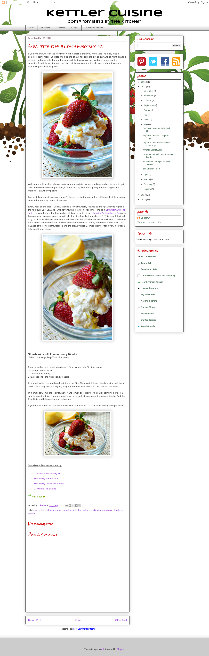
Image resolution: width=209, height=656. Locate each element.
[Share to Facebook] (76, 505)
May (146, 124)
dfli (102, 649)
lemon (58, 510)
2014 (143, 87)
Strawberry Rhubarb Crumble (49, 483)
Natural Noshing (149, 301)
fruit (45, 510)
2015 (143, 82)
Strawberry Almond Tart (46, 478)
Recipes (74, 28)
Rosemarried (147, 314)
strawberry (107, 510)
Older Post (121, 620)
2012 (143, 199)
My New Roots (148, 295)
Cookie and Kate (149, 269)
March (147, 179)
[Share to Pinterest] (79, 505)
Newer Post (34, 620)
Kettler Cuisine (104, 13)
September (149, 105)
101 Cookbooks (148, 257)
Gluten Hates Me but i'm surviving (158, 276)
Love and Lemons (149, 288)
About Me (45, 28)
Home (31, 28)
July (146, 115)
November (149, 96)
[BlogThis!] (69, 505)
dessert (38, 510)
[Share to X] (72, 505)
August (147, 110)
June (146, 120)
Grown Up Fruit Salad (45, 488)
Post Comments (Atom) (84, 629)
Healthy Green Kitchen (152, 282)
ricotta (85, 510)
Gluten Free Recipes (94, 28)
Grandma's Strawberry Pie (106, 213)
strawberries (95, 510)
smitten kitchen (148, 320)
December (149, 91)
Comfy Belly (147, 263)
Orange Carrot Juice (152, 150)
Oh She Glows (148, 307)
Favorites (60, 28)
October (148, 100)
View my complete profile (149, 222)
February (148, 184)
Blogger (120, 649)
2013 (143, 195)
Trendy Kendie (148, 326)
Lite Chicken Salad (151, 169)
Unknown (42, 505)
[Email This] (66, 505)
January (147, 189)
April (146, 175)
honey (51, 510)
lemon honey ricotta (71, 510)
